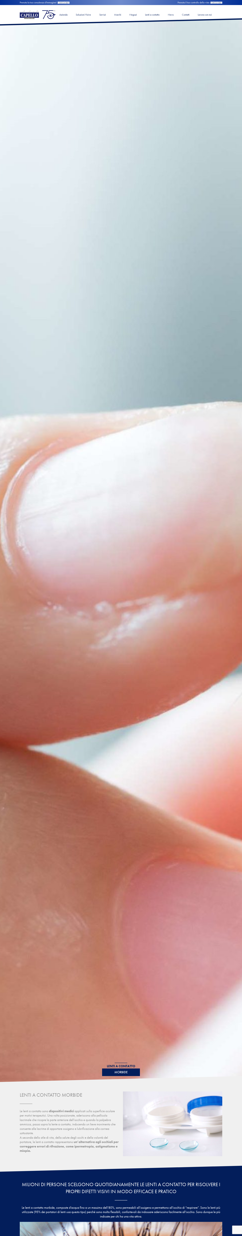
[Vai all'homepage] (38, 19)
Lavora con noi (205, 14)
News (171, 14)
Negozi (133, 14)
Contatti (185, 14)
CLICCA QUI (63, 3)
